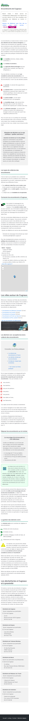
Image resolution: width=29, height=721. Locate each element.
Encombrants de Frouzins (8, 312)
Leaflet (26, 290)
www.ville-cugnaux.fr (7, 264)
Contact (14, 718)
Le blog (9, 718)
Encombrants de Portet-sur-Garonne (11, 316)
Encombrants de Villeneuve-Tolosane (11, 310)
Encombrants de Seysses (8, 314)
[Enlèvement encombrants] (5, 5)
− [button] (2, 268)
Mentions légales (22, 718)
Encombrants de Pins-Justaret (10, 317)
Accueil (5, 718)
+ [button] (2, 266)
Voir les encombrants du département (11, 320)
